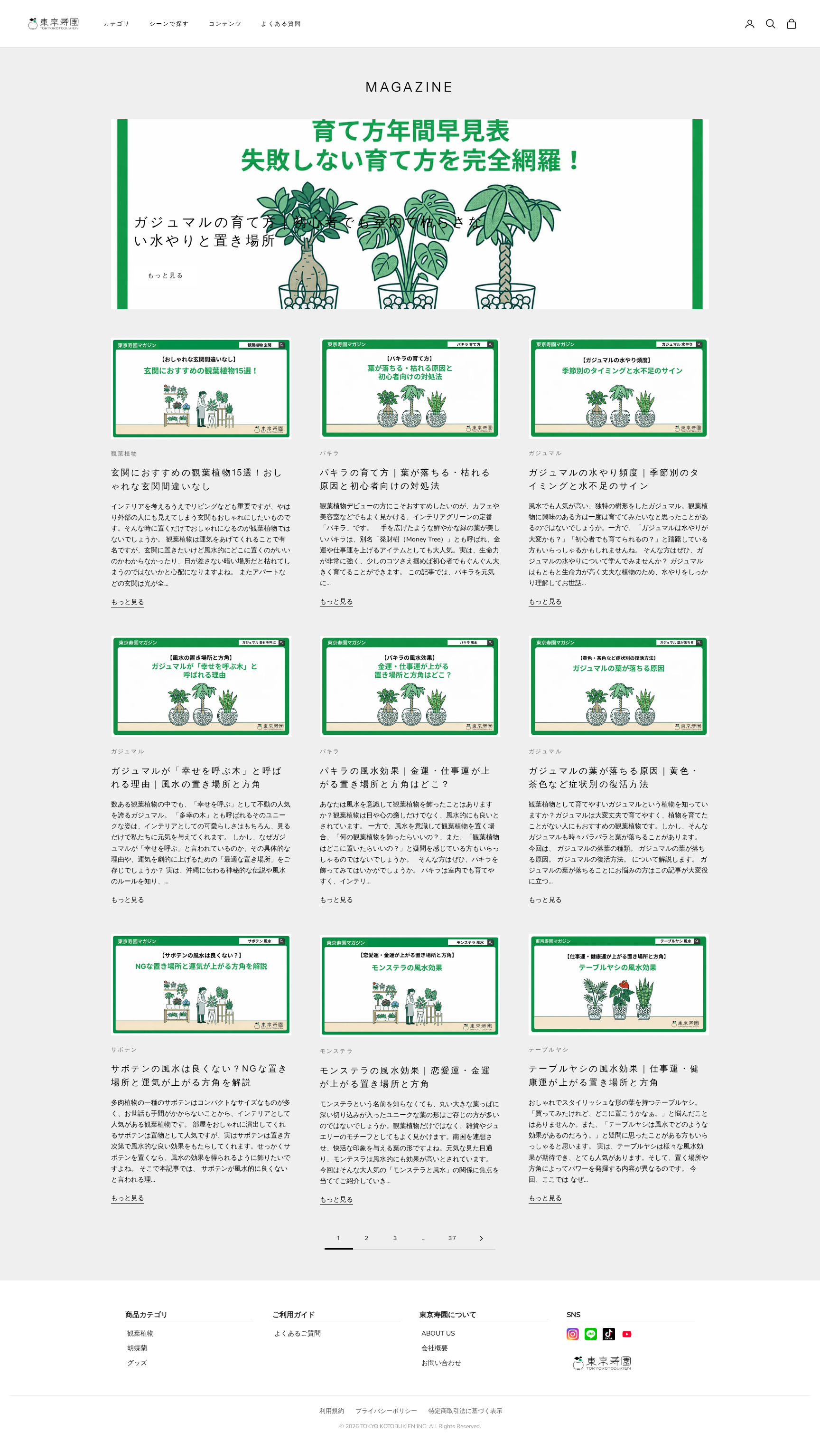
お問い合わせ (441, 1362)
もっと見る (166, 275)
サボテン (124, 1049)
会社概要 (434, 1348)
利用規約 (331, 1411)
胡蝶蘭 (137, 1348)
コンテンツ (225, 23)
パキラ (330, 452)
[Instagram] (573, 1334)
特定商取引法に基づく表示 (466, 1411)
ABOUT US (438, 1333)
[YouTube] (627, 1334)
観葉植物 (124, 453)
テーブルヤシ (549, 1049)
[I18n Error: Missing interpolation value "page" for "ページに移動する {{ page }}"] (481, 1238)
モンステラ (337, 1050)
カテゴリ (116, 23)
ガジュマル (545, 452)
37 (452, 1238)
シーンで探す (169, 23)
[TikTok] (609, 1334)
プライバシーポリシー (386, 1411)
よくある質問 (281, 23)
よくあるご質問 (297, 1333)
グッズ (137, 1362)
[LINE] (591, 1334)
